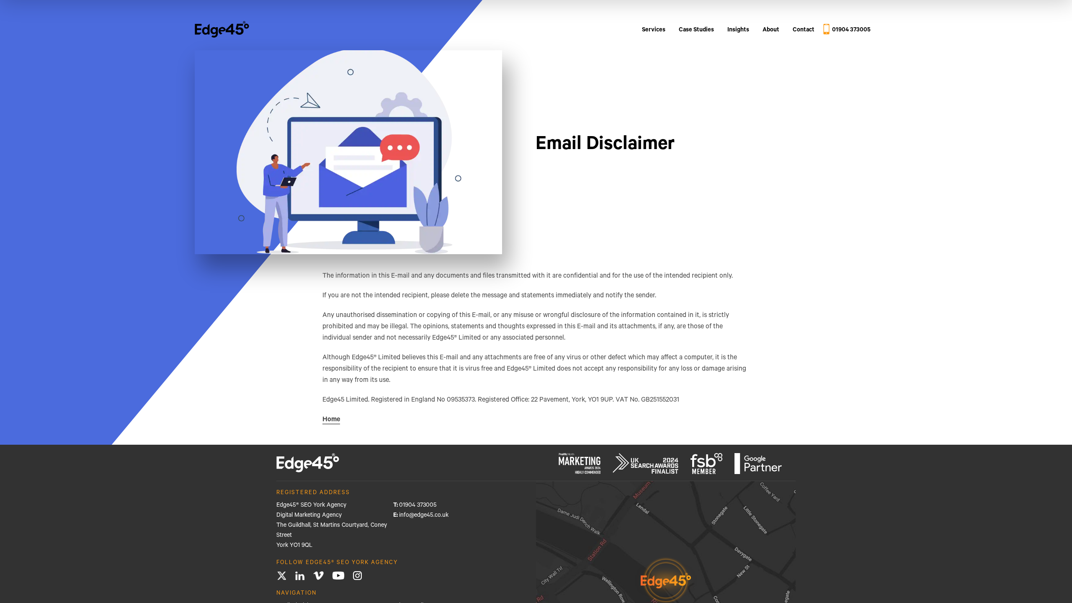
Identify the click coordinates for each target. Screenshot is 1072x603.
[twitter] (281, 576)
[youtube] (338, 576)
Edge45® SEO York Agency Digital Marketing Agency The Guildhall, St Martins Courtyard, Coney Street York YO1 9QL (331, 525)
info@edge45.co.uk (423, 516)
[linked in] (300, 575)
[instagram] (357, 576)
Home (331, 420)
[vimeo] (318, 576)
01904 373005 (418, 505)
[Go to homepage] (222, 31)
